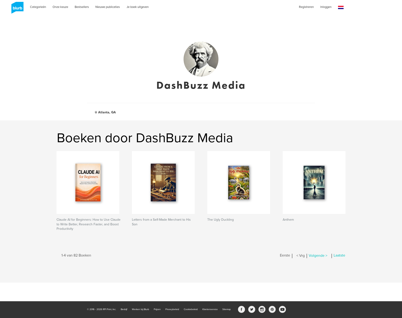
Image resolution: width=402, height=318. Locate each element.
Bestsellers (82, 7)
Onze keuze (60, 7)
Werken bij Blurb (140, 309)
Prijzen (157, 309)
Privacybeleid (172, 309)
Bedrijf (124, 309)
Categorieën (38, 7)
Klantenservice (210, 309)
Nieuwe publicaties (107, 7)
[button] (341, 7)
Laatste (339, 255)
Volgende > (318, 255)
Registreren (306, 7)
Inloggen (326, 7)
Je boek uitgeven (138, 7)
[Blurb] (16, 9)
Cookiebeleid (191, 309)
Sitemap (226, 309)
